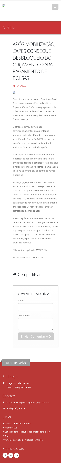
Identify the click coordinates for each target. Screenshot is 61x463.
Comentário (24, 315)
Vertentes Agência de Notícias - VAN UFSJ (23, 439)
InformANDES (10, 427)
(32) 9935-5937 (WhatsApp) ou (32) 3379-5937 (28, 402)
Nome (21, 300)
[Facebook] (5, 455)
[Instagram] (10, 455)
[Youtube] (16, 455)
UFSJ (6, 435)
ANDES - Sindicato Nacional (17, 423)
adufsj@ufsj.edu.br (16, 408)
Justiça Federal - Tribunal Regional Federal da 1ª (27, 431)
